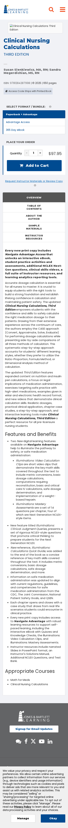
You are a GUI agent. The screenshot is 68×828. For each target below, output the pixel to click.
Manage (23, 818)
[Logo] (16, 10)
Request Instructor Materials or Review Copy (34, 181)
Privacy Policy (22, 807)
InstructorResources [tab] (34, 237)
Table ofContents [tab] (34, 207)
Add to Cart (37, 165)
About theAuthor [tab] (34, 217)
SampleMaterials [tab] (34, 227)
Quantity (16, 153)
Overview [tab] (33, 197)
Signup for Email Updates (34, 729)
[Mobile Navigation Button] (62, 9)
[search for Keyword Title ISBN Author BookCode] (54, 10)
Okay (53, 818)
